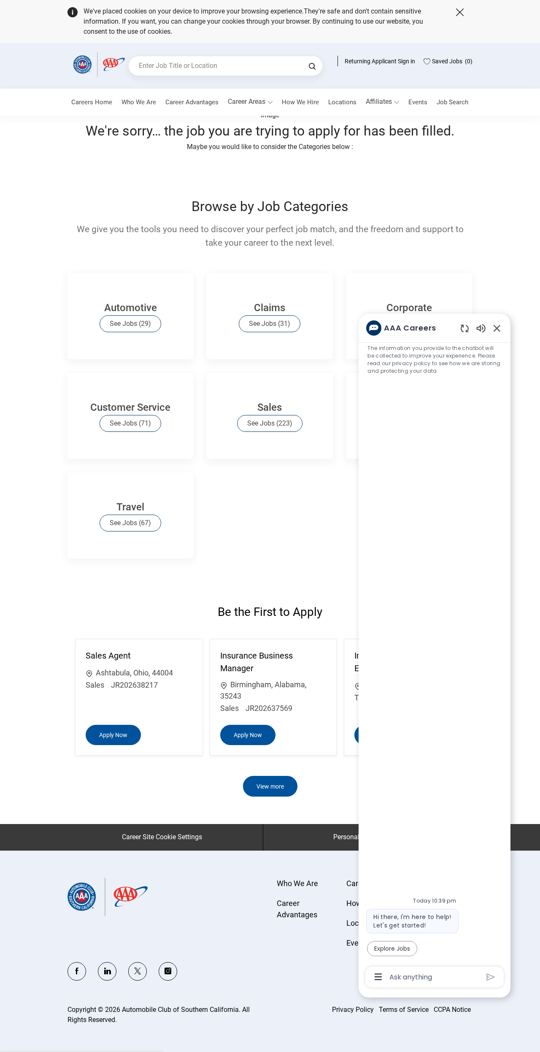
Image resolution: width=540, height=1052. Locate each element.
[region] (434, 652)
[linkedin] (107, 971)
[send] (491, 977)
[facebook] (77, 971)
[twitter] (137, 971)
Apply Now (120, 734)
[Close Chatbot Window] (496, 328)
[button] (312, 66)
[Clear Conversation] (465, 328)
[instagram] (168, 971)
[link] (139, 102)
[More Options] (378, 977)
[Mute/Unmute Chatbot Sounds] (481, 328)
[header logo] (98, 64)
